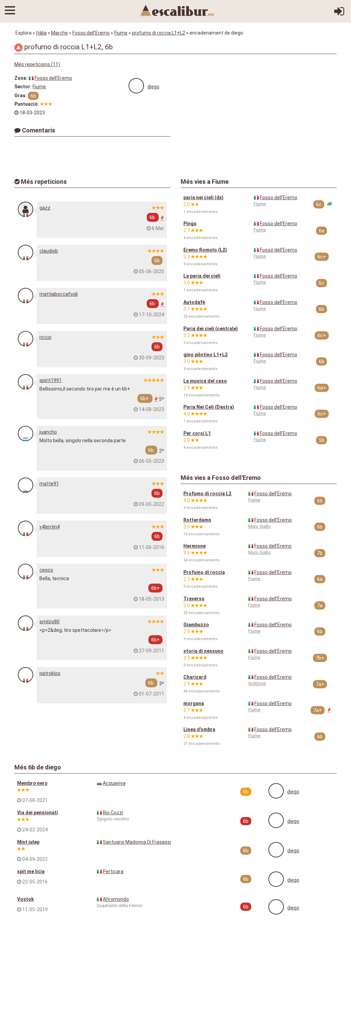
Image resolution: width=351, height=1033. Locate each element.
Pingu (189, 223)
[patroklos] (25, 675)
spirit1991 (50, 380)
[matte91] (25, 485)
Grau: (20, 95)
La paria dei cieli (201, 276)
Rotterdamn (197, 520)
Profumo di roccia (204, 572)
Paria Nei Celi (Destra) (208, 407)
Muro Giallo (259, 526)
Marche (59, 33)
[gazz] (25, 209)
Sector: (23, 86)
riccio (45, 337)
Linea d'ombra (199, 729)
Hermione (194, 546)
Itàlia (41, 33)
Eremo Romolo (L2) (205, 250)
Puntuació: (26, 104)
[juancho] (25, 433)
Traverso (194, 598)
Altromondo (116, 899)
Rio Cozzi (113, 812)
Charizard (194, 677)
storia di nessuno (203, 651)
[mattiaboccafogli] (25, 295)
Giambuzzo (196, 624)
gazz (44, 208)
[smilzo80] (25, 623)
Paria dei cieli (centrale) (210, 328)
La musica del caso (205, 381)
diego (153, 86)
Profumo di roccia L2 (207, 493)
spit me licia (31, 871)
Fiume (121, 33)
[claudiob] (25, 252)
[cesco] (25, 571)
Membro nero (32, 783)
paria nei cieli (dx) (203, 197)
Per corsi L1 (197, 433)
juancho (48, 432)
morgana (193, 703)
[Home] (177, 10)
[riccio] (25, 338)
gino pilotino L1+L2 (205, 354)
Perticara (113, 871)
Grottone (257, 683)
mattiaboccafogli (58, 294)
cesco (46, 570)
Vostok (25, 899)
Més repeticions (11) (37, 64)
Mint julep (28, 842)
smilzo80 (49, 621)
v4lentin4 (49, 527)
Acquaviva (114, 783)
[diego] (136, 85)
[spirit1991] (25, 382)
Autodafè (194, 302)
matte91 (49, 483)
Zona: (20, 78)
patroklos (49, 673)
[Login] (339, 13)
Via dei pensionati (37, 812)
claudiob (48, 251)
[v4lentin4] (25, 528)
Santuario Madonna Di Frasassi (137, 842)
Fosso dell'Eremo (91, 33)
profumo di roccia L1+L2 (158, 33)
